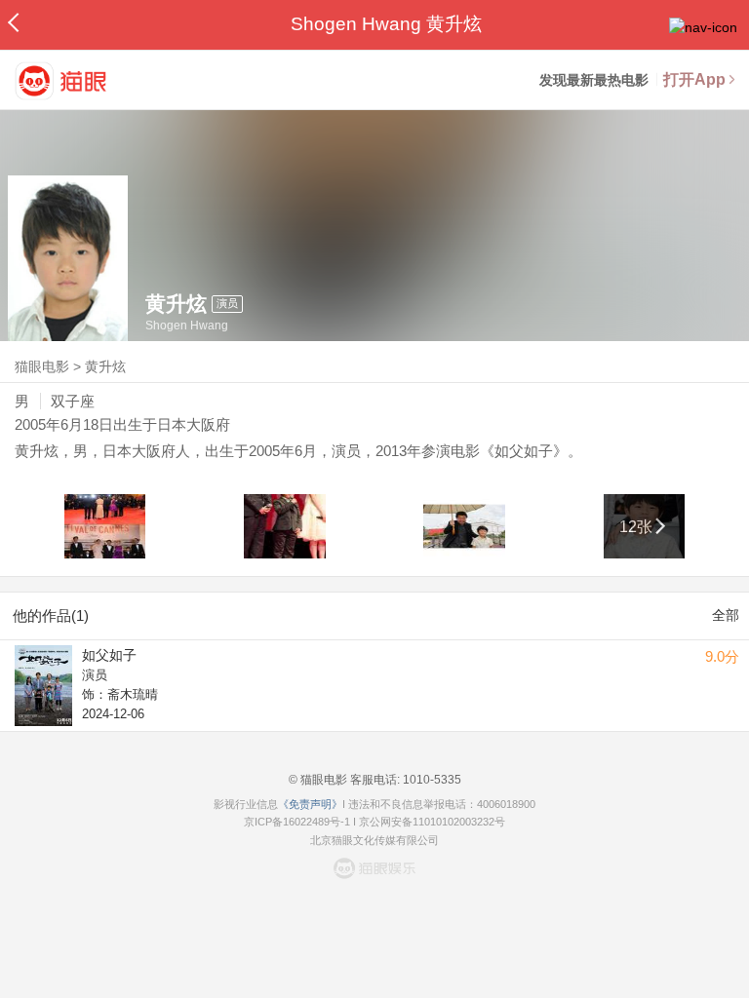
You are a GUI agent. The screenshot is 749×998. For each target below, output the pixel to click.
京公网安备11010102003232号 (432, 821)
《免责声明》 (310, 804)
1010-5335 (430, 780)
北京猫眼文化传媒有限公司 (374, 840)
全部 (725, 615)
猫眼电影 (42, 366)
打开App (694, 79)
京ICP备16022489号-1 (297, 821)
